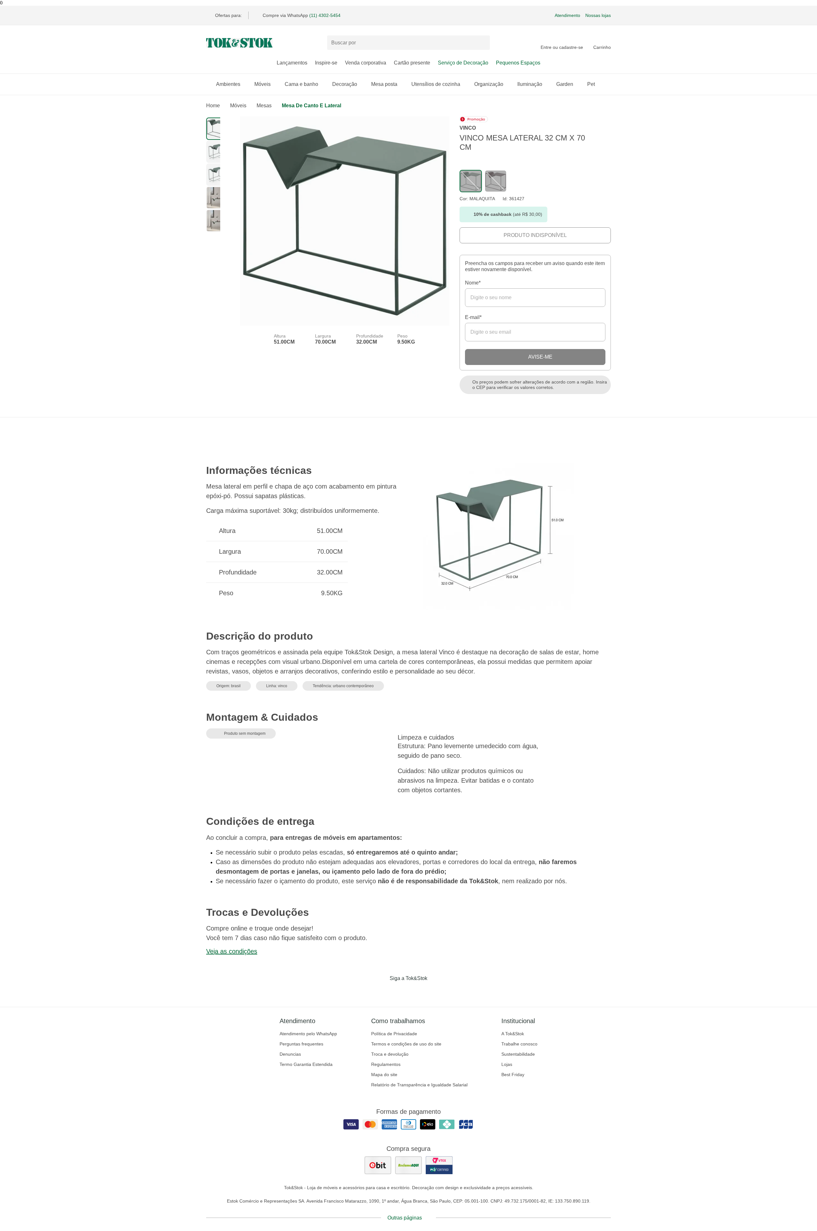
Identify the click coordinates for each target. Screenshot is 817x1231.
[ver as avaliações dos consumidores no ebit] (377, 1165)
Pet (591, 84)
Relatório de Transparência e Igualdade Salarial (419, 1084)
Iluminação (529, 84)
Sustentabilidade (518, 1054)
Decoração (344, 84)
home (213, 105)
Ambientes (228, 84)
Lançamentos (292, 62)
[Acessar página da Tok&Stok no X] (435, 991)
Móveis (262, 84)
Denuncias (290, 1054)
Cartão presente (412, 62)
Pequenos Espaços (518, 62)
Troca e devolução (389, 1054)
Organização (488, 84)
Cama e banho (301, 84)
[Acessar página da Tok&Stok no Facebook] (382, 991)
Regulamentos (386, 1064)
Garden (564, 84)
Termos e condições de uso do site (406, 1043)
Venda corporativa (365, 62)
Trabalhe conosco (519, 1043)
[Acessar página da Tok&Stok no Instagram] (399, 991)
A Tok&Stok (512, 1033)
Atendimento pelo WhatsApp (308, 1033)
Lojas (506, 1064)
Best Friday (512, 1074)
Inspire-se (326, 62)
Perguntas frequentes (301, 1043)
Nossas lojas (598, 15)
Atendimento (567, 15)
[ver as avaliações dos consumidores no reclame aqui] (408, 1165)
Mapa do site (384, 1074)
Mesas (264, 105)
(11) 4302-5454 (325, 15)
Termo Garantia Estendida (306, 1064)
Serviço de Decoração (463, 62)
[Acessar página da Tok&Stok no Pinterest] (417, 991)
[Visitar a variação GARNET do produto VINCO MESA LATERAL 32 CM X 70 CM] (495, 181)
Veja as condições (231, 951)
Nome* (473, 282)
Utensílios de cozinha (435, 84)
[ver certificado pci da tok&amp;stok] (439, 1165)
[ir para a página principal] (239, 43)
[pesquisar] (482, 43)
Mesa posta (384, 84)
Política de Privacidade (394, 1033)
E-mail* (473, 317)
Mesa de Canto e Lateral (311, 105)
